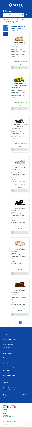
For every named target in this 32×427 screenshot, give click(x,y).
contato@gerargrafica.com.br (12, 390)
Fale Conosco (6, 347)
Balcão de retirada (8, 344)
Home (5, 19)
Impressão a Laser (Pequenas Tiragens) (17, 19)
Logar (20, 67)
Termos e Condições (8, 342)
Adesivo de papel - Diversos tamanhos (14, 22)
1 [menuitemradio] (20, 322)
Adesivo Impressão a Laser (12, 21)
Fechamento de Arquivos (9, 339)
